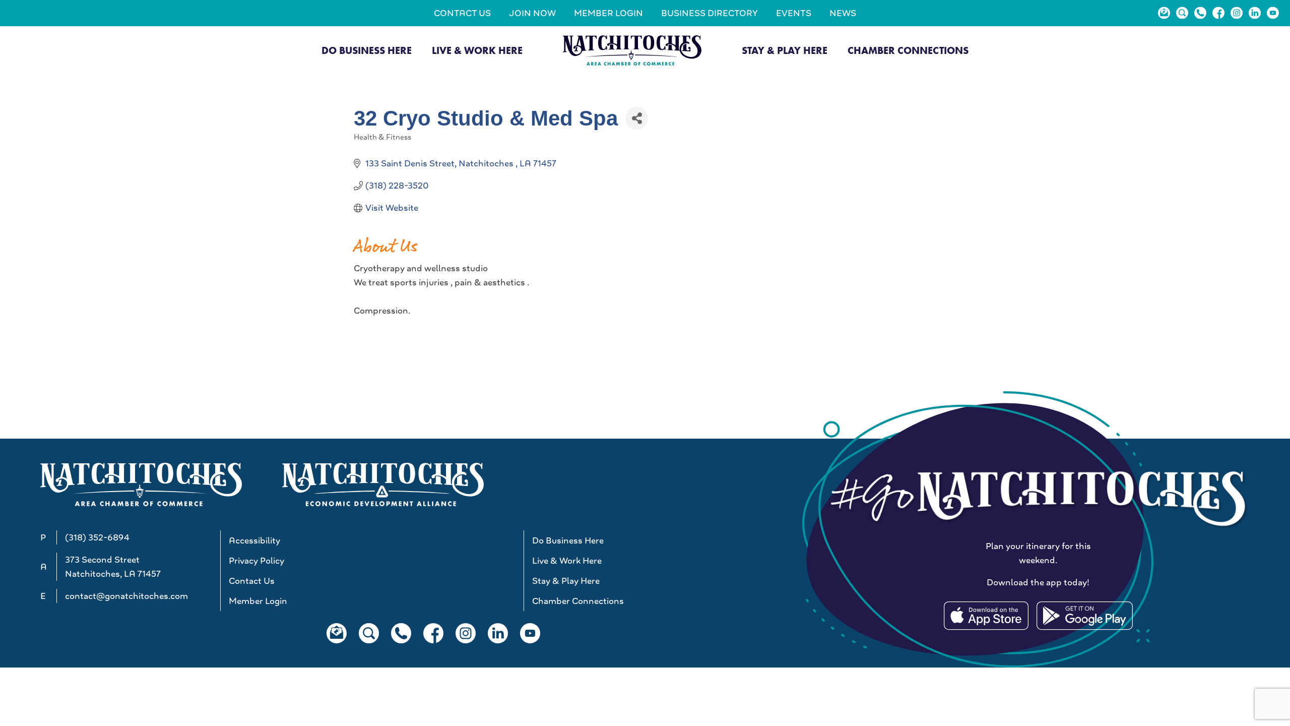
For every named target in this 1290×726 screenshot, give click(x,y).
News (842, 13)
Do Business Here (366, 50)
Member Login (608, 13)
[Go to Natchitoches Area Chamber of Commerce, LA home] (632, 50)
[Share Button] (636, 118)
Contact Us (462, 13)
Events (793, 13)
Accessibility (254, 540)
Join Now (532, 13)
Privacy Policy (256, 561)
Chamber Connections (908, 50)
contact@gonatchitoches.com (126, 596)
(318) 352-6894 (97, 537)
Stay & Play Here (784, 50)
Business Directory (709, 13)
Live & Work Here (477, 50)
